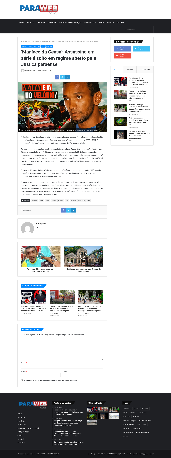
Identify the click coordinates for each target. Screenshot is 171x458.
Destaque (136, 417)
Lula (138, 424)
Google (54, 200)
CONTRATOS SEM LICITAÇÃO (70, 23)
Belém (42, 200)
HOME (21, 23)
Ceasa (47, 200)
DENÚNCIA (52, 23)
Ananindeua (127, 409)
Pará (43, 46)
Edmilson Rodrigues (129, 421)
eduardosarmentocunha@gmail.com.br (140, 454)
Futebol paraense (145, 421)
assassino (35, 200)
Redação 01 (29, 70)
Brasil (125, 413)
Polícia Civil (137, 428)
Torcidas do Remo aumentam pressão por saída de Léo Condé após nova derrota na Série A (33, 308)
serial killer (81, 200)
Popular (117, 69)
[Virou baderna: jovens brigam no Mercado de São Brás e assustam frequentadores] (120, 134)
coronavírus (142, 413)
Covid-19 (126, 417)
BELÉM (30, 41)
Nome (24, 363)
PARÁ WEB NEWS (53, 454)
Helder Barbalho (128, 424)
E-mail (24, 371)
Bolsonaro (145, 409)
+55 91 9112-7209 (112, 454)
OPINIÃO (110, 23)
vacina (125, 436)
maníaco (60, 200)
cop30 (132, 413)
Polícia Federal (128, 432)
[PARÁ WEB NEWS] (38, 9)
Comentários (145, 69)
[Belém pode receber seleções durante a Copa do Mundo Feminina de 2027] (120, 121)
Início (24, 41)
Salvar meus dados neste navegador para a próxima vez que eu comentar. (50, 380)
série (88, 200)
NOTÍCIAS (30, 23)
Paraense (73, 200)
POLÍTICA (41, 23)
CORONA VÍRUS (90, 23)
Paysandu (126, 428)
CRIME (101, 23)
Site (65, 371)
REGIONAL (121, 23)
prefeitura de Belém (142, 432)
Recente (130, 69)
